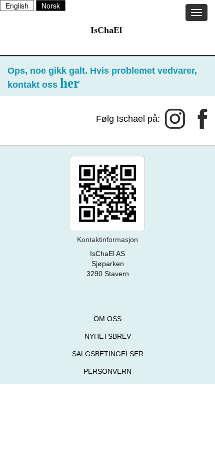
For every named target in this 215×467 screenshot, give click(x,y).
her (70, 83)
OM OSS (108, 319)
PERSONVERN (108, 371)
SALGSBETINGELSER (108, 354)
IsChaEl (106, 30)
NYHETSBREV (107, 336)
